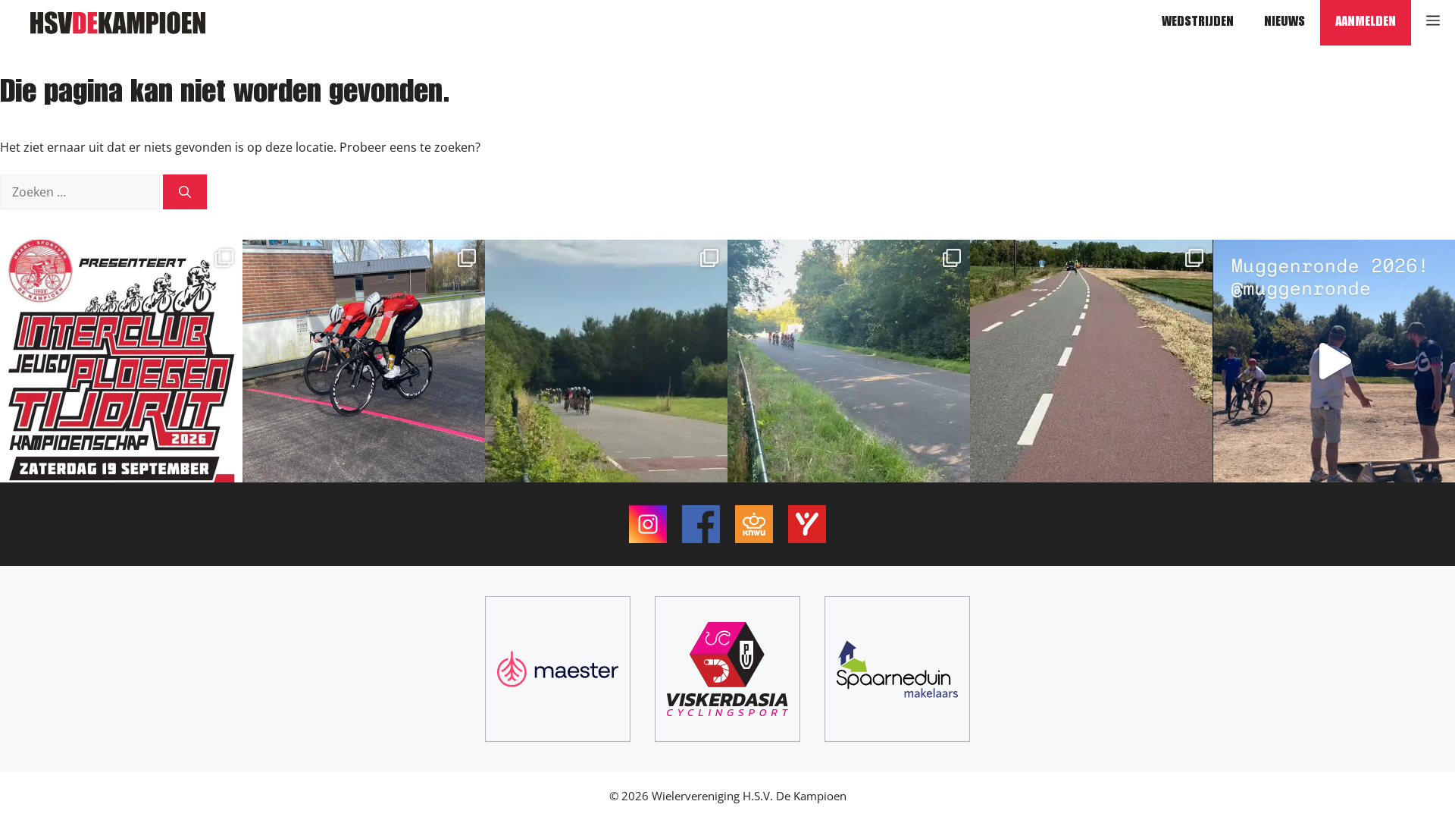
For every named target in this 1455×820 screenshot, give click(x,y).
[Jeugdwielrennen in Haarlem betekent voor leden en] (1333, 361)
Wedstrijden (1198, 23)
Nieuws (1284, 23)
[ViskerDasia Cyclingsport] (727, 669)
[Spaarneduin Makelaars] (897, 669)
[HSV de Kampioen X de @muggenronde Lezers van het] (1091, 361)
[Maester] (557, 669)
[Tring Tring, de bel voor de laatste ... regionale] (849, 361)
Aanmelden (1365, 23)
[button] (1433, 23)
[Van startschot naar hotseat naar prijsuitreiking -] (121, 361)
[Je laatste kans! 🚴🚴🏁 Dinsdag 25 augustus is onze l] (606, 361)
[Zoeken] (185, 191)
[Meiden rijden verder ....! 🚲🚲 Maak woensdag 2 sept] (363, 361)
